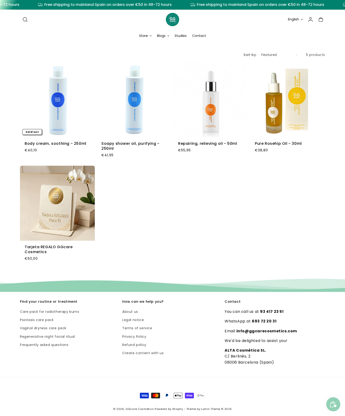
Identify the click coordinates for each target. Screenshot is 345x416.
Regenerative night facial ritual (47, 336)
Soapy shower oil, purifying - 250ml (130, 146)
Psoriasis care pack (37, 320)
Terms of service (137, 328)
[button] (25, 19)
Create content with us (143, 353)
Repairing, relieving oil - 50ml (207, 143)
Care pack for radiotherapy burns (49, 311)
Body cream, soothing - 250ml (55, 143)
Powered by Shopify (169, 409)
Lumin (210, 409)
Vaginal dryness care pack (43, 328)
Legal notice (133, 320)
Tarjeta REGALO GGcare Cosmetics (49, 250)
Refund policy (134, 344)
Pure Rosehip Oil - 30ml (278, 143)
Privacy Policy (134, 336)
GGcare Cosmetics (140, 409)
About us (130, 311)
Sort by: (250, 54)
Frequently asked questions (44, 344)
